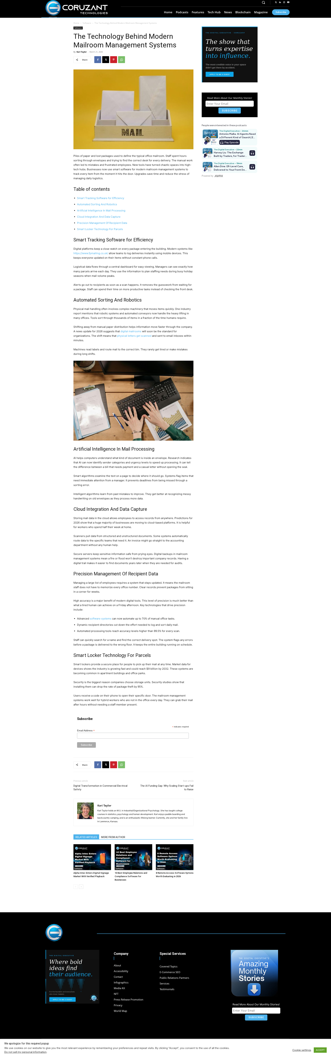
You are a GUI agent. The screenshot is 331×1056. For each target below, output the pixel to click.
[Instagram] (284, 2)
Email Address (86, 730)
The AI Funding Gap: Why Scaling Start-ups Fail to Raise (166, 787)
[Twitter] (276, 2)
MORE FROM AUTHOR (113, 837)
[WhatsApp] (121, 59)
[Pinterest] (113, 59)
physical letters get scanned (134, 335)
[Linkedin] (280, 2)
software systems (100, 618)
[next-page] (81, 887)
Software (87, 23)
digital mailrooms (131, 331)
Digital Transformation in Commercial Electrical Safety (100, 787)
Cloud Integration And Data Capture (99, 216)
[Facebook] (97, 59)
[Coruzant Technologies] (77, 9)
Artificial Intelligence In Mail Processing (101, 210)
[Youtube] (288, 2)
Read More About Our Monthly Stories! (229, 98)
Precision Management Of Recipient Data (102, 223)
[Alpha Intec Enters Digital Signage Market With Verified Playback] (92, 857)
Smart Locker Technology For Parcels (100, 229)
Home (76, 23)
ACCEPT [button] (320, 1050)
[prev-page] (75, 887)
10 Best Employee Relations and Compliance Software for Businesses (131, 876)
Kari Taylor (82, 51)
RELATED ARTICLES (86, 837)
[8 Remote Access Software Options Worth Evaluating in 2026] (174, 857)
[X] (105, 59)
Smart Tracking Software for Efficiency (100, 198)
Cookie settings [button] (301, 1050)
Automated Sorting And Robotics (97, 204)
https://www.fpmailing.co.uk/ (90, 253)
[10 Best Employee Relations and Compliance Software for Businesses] (133, 857)
